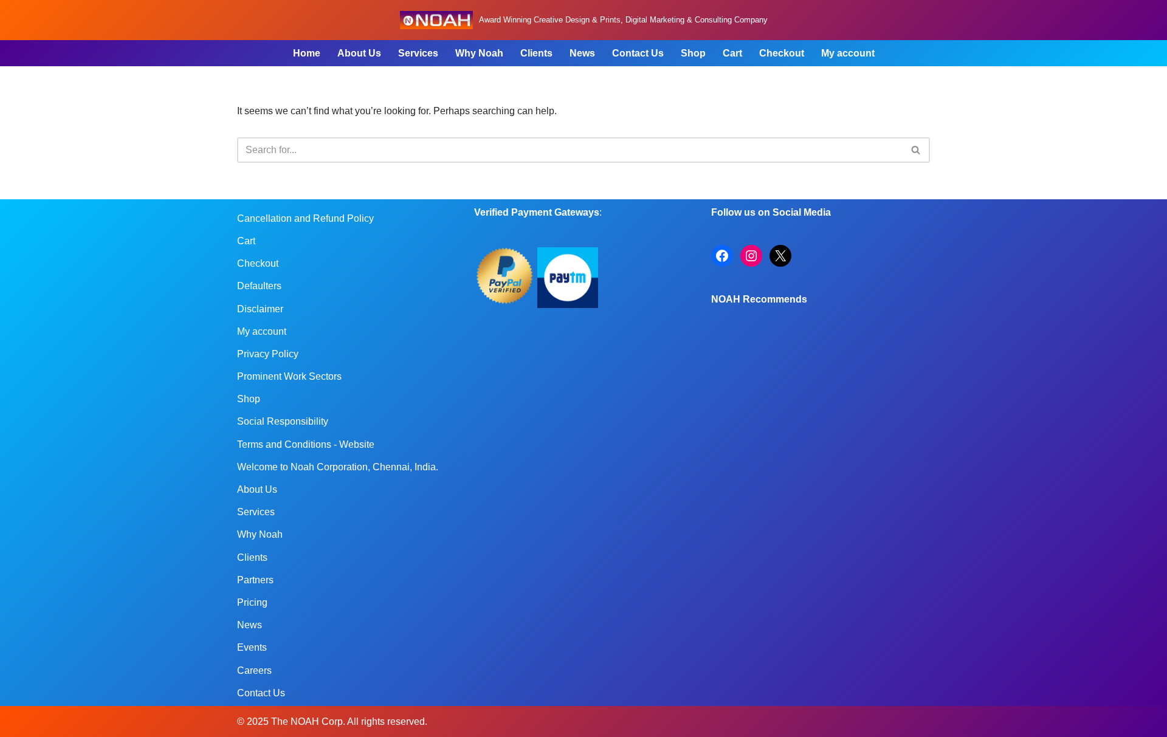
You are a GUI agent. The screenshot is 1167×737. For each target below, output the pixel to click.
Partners (255, 580)
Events (252, 647)
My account (848, 53)
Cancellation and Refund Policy (305, 218)
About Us (359, 53)
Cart (732, 53)
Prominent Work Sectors (289, 376)
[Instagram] (751, 256)
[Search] (916, 150)
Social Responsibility (282, 421)
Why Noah (479, 53)
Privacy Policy (267, 354)
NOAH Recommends (759, 299)
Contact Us (638, 53)
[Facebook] (722, 256)
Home (306, 53)
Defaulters (259, 286)
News (582, 53)
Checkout (781, 53)
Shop (693, 53)
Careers (254, 670)
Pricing (252, 602)
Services (418, 53)
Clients (536, 53)
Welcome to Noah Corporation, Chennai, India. (337, 467)
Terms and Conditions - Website (305, 444)
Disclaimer (260, 309)
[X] (780, 256)
